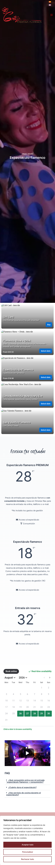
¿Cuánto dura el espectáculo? (22, 787)
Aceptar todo (27, 844)
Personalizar (27, 852)
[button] (27, 781)
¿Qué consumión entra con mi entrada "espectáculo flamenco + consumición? (25, 781)
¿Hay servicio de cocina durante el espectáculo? (23, 794)
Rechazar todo (27, 859)
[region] (27, 840)
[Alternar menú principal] (51, 15)
